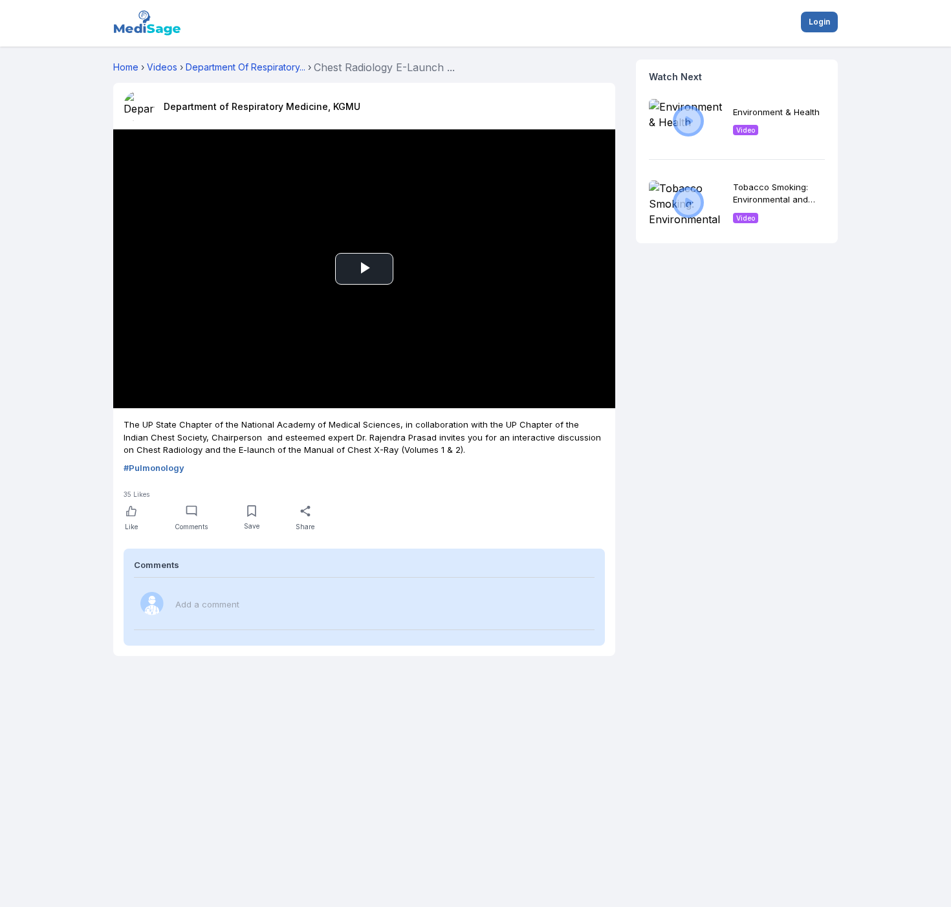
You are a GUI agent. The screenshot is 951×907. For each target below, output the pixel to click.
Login (819, 22)
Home (125, 66)
